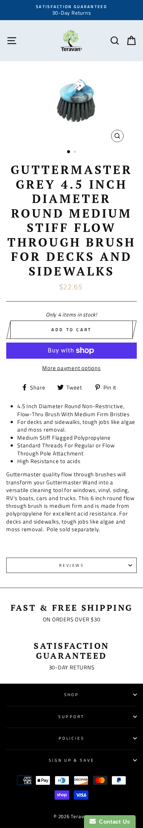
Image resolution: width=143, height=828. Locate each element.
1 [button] (69, 152)
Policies (72, 738)
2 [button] (75, 152)
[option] (71, 10)
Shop (71, 694)
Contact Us (113, 821)
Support (71, 716)
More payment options (71, 368)
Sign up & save (71, 760)
